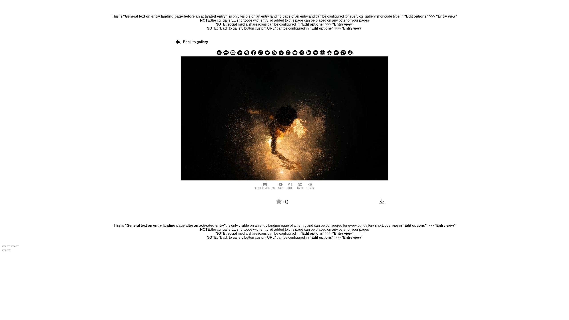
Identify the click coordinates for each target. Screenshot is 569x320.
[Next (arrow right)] (8, 250)
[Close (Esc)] (4, 246)
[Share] (8, 246)
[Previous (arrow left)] (4, 250)
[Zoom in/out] (17, 246)
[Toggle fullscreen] (13, 246)
